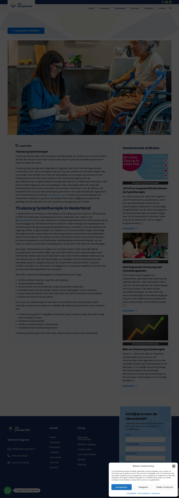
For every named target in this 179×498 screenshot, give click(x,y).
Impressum (155, 493)
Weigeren (143, 487)
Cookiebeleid (131, 493)
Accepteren (121, 487)
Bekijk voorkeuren (165, 487)
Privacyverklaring (144, 493)
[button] (173, 466)
